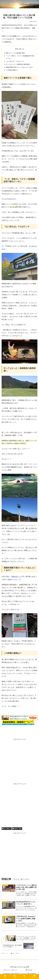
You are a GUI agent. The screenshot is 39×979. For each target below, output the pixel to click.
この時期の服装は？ (12, 70)
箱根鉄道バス (16, 576)
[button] (35, 531)
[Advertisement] (19, 760)
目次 (16, 49)
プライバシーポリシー (10, 970)
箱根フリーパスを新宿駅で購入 (15, 53)
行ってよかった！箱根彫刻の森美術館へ (18, 64)
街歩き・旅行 (18, 828)
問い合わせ (28, 970)
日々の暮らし (7, 828)
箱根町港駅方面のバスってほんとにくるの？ (20, 67)
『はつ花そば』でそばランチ (15, 61)
